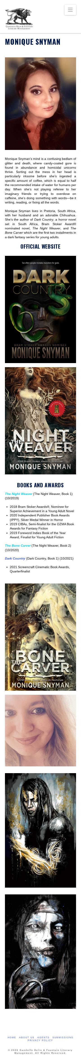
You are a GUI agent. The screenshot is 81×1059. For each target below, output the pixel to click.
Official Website (40, 246)
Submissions (62, 1037)
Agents (43, 1037)
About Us (26, 1037)
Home (12, 1037)
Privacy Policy (40, 1040)
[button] (70, 10)
